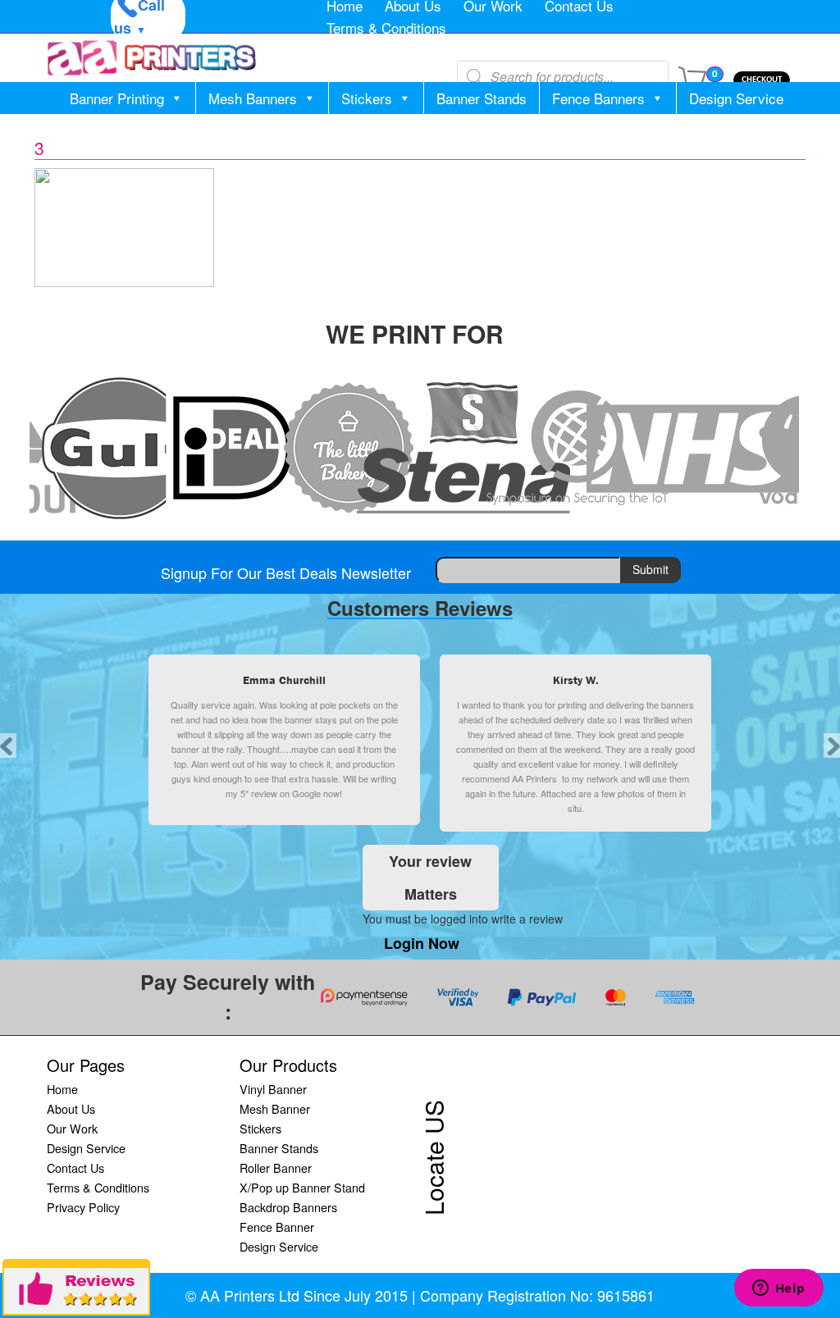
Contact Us (75, 1167)
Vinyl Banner (273, 1088)
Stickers (366, 98)
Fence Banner (277, 1226)
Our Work (72, 1128)
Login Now (421, 943)
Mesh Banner (275, 1108)
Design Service (736, 98)
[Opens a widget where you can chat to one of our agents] (778, 1289)
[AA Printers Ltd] (152, 57)
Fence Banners (598, 98)
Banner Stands (481, 98)
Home (62, 1088)
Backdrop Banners (288, 1206)
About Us (71, 1108)
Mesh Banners (252, 98)
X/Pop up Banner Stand (302, 1187)
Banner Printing (117, 98)
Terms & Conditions (386, 27)
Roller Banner (276, 1167)
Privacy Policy (83, 1206)
